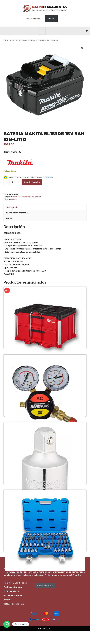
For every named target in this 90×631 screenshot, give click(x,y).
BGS (45, 575)
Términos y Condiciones (15, 582)
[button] (82, 48)
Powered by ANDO (45, 628)
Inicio (6, 40)
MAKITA (14, 199)
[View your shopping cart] (87, 31)
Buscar (51, 18)
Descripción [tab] (12, 207)
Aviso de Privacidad (13, 595)
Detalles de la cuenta (14, 603)
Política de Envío (11, 591)
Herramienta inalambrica (31, 196)
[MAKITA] (20, 162)
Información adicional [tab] (17, 212)
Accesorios (15, 40)
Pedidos (7, 599)
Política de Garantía (13, 587)
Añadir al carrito (32, 182)
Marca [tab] (9, 218)
